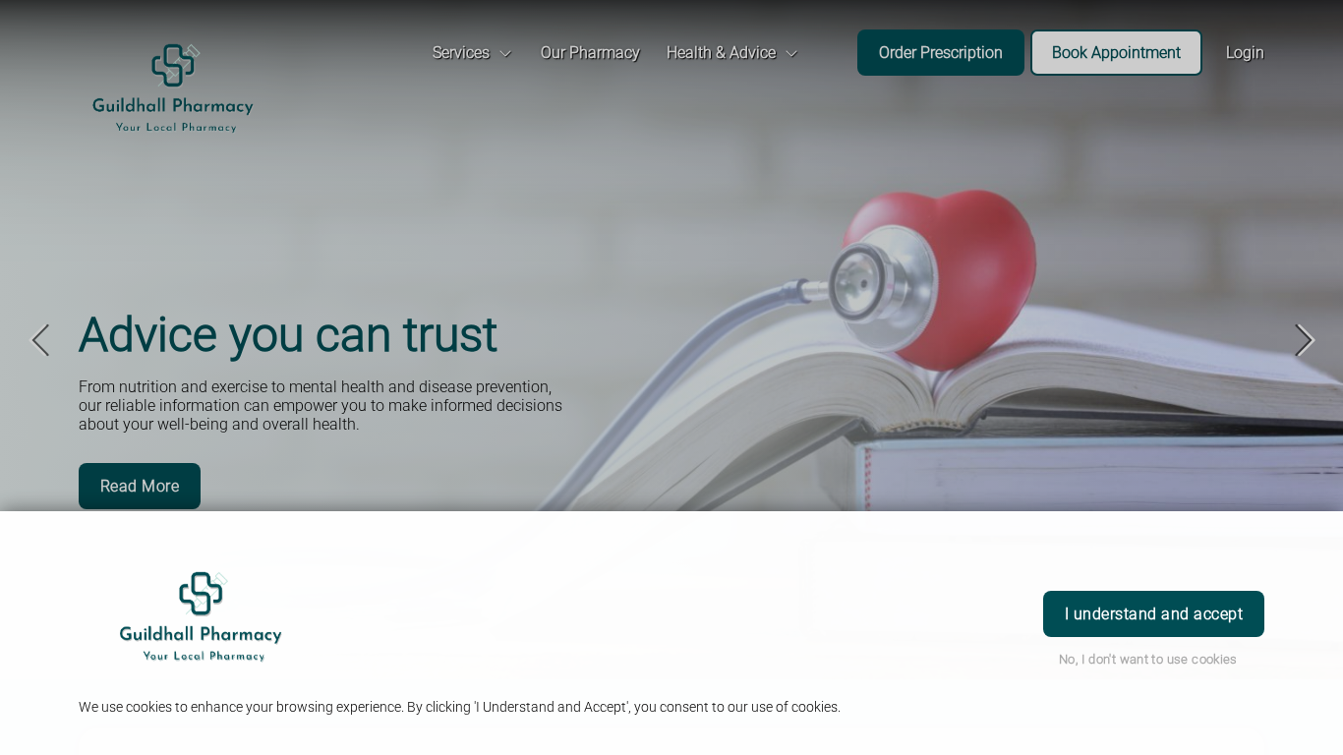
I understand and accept (1154, 614)
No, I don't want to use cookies (1148, 659)
